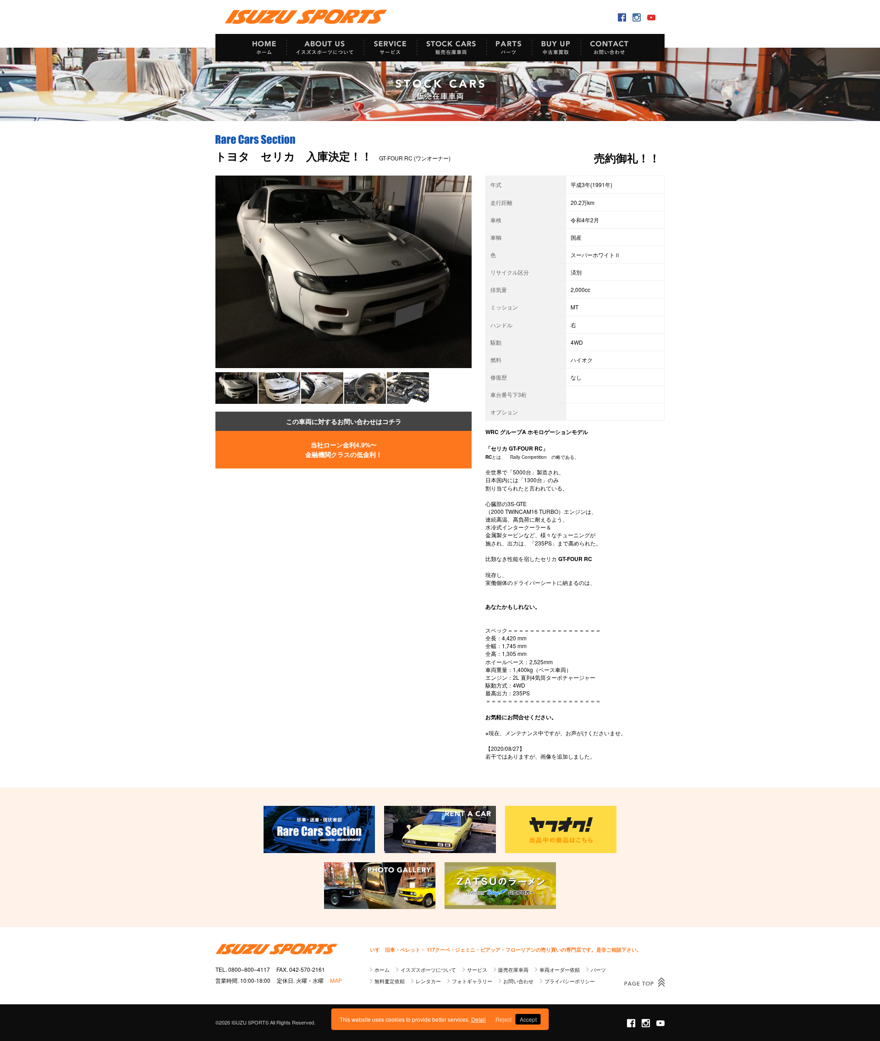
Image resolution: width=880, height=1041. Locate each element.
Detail (478, 1019)
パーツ (598, 969)
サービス (477, 969)
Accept (528, 1019)
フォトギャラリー (472, 981)
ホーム (382, 969)
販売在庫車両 (513, 969)
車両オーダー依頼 (559, 969)
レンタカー (428, 981)
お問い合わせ (518, 981)
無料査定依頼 (389, 981)
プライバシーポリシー (569, 981)
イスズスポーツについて (428, 969)
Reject (503, 1019)
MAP (336, 980)
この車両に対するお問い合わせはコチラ (344, 421)
